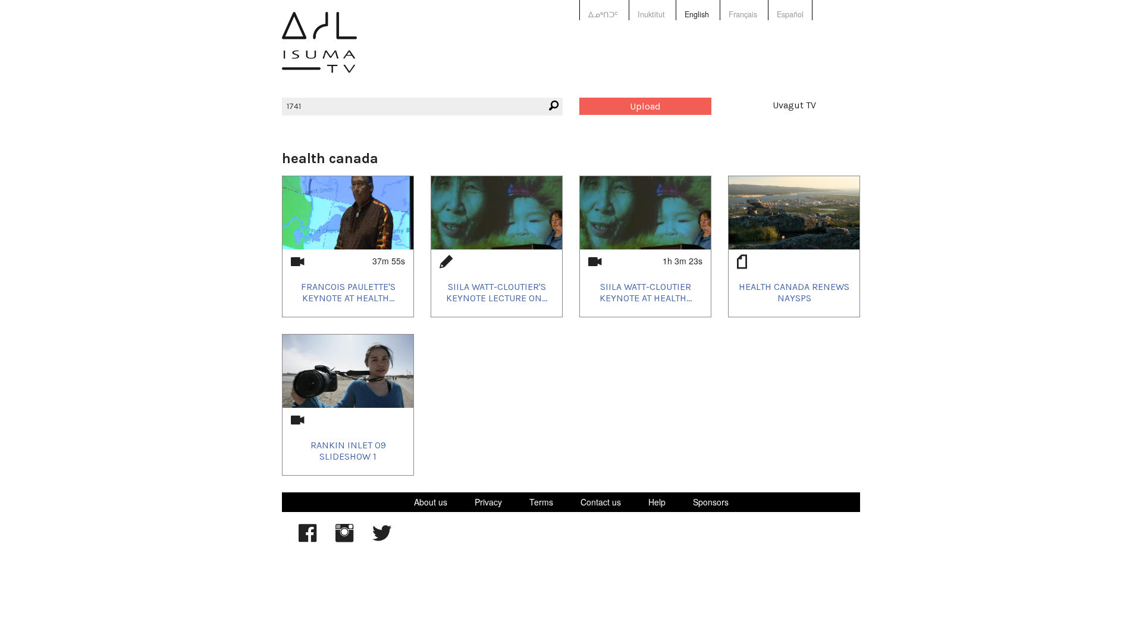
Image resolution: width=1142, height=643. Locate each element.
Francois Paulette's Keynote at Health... (348, 292)
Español (790, 14)
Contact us (601, 502)
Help (657, 502)
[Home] (319, 51)
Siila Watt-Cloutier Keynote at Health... (646, 292)
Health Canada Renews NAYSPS (794, 292)
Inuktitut (651, 14)
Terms (541, 502)
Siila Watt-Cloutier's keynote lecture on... (496, 292)
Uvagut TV (794, 105)
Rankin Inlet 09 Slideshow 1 (348, 450)
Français (743, 14)
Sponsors (711, 502)
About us (430, 502)
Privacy (488, 502)
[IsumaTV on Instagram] (344, 539)
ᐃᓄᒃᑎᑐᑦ (603, 14)
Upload (645, 106)
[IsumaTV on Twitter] (382, 539)
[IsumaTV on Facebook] (307, 539)
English (697, 14)
